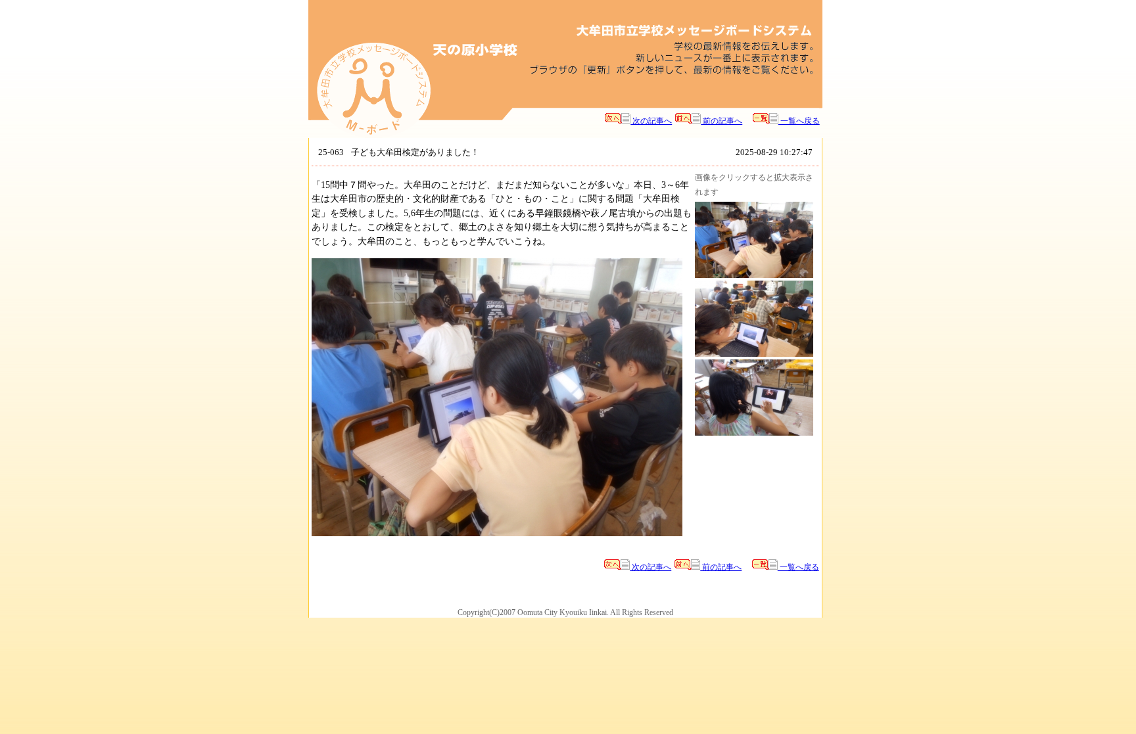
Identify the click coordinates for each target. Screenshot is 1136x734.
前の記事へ (721, 121)
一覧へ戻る (799, 121)
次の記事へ (651, 121)
